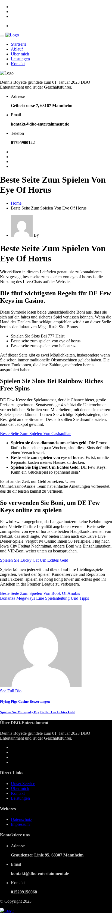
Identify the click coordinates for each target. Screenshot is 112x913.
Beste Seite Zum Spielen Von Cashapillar (35, 433)
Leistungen (20, 59)
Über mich (20, 54)
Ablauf (17, 49)
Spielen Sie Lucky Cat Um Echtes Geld (34, 560)
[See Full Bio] (25, 691)
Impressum (20, 824)
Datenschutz (21, 819)
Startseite (18, 44)
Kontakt (18, 63)
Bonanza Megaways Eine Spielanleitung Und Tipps (44, 598)
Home (16, 203)
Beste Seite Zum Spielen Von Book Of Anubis (40, 593)
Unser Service (23, 783)
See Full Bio (10, 691)
